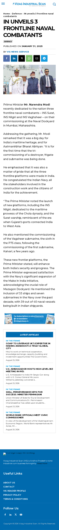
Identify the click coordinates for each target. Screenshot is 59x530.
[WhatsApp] (29, 58)
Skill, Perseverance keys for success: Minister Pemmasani (24, 393)
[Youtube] (21, 515)
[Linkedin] (14, 58)
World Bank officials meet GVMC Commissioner (27, 416)
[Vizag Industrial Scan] (29, 4)
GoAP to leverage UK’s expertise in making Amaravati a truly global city (28, 346)
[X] (21, 58)
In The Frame (13, 341)
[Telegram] (44, 58)
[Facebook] (6, 58)
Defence (17, 13)
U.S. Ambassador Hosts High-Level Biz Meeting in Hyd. (29, 370)
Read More (42, 463)
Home (6, 13)
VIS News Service (18, 51)
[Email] (36, 58)
